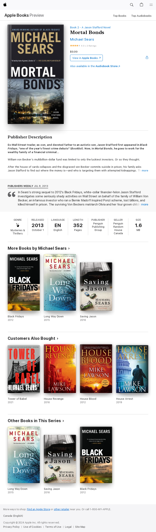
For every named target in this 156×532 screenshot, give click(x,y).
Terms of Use (53, 526)
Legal (68, 526)
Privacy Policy (11, 526)
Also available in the (94, 66)
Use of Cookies (32, 526)
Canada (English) (13, 515)
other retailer (61, 509)
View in (85, 58)
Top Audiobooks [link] (141, 15)
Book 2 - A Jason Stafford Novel (90, 27)
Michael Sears (82, 39)
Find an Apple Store (38, 509)
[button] (131, 5)
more (145, 170)
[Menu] (151, 5)
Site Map (80, 526)
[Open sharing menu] (147, 58)
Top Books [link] (119, 15)
